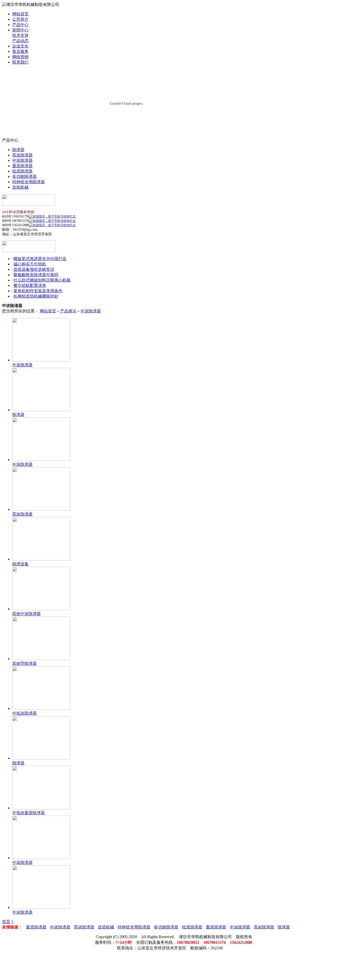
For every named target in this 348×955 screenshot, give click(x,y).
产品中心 (20, 24)
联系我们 (20, 62)
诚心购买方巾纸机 (30, 264)
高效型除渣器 (24, 663)
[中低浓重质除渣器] (41, 808)
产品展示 (68, 311)
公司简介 (20, 19)
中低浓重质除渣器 (28, 813)
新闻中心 (20, 30)
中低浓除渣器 (24, 713)
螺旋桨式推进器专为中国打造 (40, 258)
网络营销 (20, 57)
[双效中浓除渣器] (41, 609)
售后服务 (20, 51)
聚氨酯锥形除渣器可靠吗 (36, 275)
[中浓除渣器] (41, 360)
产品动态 (20, 41)
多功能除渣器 (24, 176)
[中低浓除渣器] (41, 708)
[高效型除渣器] (41, 658)
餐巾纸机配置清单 (30, 285)
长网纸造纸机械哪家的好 (36, 296)
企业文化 (20, 46)
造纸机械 (20, 187)
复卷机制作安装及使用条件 (38, 291)
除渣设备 (20, 564)
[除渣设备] (41, 559)
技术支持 (20, 35)
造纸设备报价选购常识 (34, 269)
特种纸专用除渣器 (28, 182)
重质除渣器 (22, 166)
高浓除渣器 (22, 155)
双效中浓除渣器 (26, 613)
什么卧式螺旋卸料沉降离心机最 (42, 280)
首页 (6, 922)
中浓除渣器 (22, 160)
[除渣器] (41, 410)
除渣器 (18, 150)
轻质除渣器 (22, 171)
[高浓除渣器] (41, 509)
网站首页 (20, 14)
